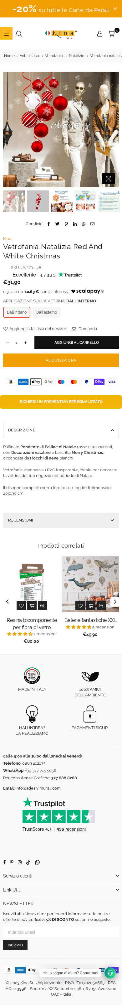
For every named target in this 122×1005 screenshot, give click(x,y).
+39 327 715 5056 (40, 770)
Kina (7, 238)
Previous (8, 129)
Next (114, 129)
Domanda (87, 328)
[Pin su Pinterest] (66, 224)
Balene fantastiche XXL (90, 620)
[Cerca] (19, 33)
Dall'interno (17, 312)
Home (9, 56)
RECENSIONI (20, 520)
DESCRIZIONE (21, 430)
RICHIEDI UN (61, 402)
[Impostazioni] (99, 33)
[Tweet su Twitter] (57, 224)
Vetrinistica (29, 56)
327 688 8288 (64, 778)
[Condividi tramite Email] (92, 224)
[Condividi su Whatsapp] (84, 224)
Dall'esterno (46, 312)
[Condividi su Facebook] (49, 224)
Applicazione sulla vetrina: (49, 301)
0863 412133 (33, 763)
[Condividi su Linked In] (75, 224)
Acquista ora (61, 360)
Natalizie (76, 56)
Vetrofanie (54, 56)
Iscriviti (15, 945)
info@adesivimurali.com (38, 788)
